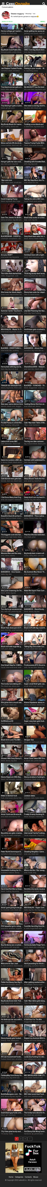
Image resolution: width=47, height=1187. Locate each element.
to (2, 910)
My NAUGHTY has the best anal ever (35, 87)
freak (30, 873)
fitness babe (33, 518)
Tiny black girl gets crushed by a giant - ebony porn (12, 106)
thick (26, 276)
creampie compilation (9, 239)
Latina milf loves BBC (9, 441)
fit (25, 332)
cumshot (4, 71)
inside (26, 201)
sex (2, 127)
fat (2, 947)
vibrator (21, 239)
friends (27, 500)
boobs (19, 332)
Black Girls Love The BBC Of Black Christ (12, 740)
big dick (27, 108)
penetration (38, 1134)
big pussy (15, 891)
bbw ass (41, 667)
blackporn (43, 239)
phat (34, 537)
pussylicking (21, 854)
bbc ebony (43, 276)
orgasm (19, 928)
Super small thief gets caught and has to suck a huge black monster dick (35, 684)
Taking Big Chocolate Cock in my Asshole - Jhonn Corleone (35, 646)
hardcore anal (37, 1096)
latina (26, 518)
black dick (13, 33)
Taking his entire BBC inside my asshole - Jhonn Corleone (35, 199)
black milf (16, 444)
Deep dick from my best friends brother (35, 497)
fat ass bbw (32, 667)
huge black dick (36, 928)
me (25, 537)
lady (25, 220)
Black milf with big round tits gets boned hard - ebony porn (35, 628)
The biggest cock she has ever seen (12, 535)
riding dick (15, 425)
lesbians (27, 798)
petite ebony (39, 761)
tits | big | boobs (40, 910)
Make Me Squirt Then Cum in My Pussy (35, 591)
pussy (36, 71)
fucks (11, 1134)
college (3, 33)
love (25, 52)
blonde (3, 481)
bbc (10, 350)
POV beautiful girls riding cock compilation (12, 926)
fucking (7, 127)
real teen (43, 257)
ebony (3, 388)
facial (3, 667)
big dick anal (31, 1040)
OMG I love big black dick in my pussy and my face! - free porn (35, 50)
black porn (42, 444)
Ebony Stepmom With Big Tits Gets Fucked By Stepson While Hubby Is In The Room (12, 777)
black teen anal (36, 649)
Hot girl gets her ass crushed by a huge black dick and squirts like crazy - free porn (12, 162)
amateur (16, 71)
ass (2, 164)
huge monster (21, 201)
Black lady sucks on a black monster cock (35, 218)
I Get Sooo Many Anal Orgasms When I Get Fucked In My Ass (12, 497)
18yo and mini (6, 180)
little (7, 89)
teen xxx (10, 481)
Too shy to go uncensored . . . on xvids (12, 609)
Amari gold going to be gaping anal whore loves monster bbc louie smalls (12, 908)
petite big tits (16, 611)
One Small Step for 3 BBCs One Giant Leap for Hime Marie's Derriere (12, 665)
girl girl (8, 108)
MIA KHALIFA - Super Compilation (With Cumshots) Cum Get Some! (35, 908)
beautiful (4, 928)
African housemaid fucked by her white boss (12, 1057)
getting (27, 33)
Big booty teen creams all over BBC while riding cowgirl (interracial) (35, 553)
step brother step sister (18, 294)
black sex (41, 52)
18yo (3, 182)
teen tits (7, 611)
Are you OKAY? (7, 255)
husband (4, 873)
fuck (2, 798)
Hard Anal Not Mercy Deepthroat (12, 889)
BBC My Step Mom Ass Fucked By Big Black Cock (35, 180)
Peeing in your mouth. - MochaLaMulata (35, 68)
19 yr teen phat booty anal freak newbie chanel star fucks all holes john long (12, 1131)
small (26, 686)
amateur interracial (21, 1003)
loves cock (5, 294)
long (34, 873)
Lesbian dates (29, 796)
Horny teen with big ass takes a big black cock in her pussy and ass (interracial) (12, 367)
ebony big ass (10, 1096)
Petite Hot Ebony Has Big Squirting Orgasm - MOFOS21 (12, 982)
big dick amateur (19, 220)
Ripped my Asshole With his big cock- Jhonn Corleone (35, 1038)
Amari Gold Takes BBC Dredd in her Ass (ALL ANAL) (35, 758)
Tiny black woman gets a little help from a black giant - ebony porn (12, 87)
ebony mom (37, 985)
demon (3, 406)
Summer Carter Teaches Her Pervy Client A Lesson (12, 311)
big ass (13, 593)
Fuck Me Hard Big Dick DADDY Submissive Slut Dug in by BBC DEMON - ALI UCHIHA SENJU (35, 926)
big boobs (13, 332)
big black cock (40, 89)
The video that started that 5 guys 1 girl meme (12, 273)
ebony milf (8, 947)
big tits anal (8, 835)
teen (26, 294)
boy (25, 1059)
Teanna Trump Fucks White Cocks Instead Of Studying (35, 143)
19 (2, 1134)
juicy (7, 1078)
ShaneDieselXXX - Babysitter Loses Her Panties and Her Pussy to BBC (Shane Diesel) (35, 367)
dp (33, 1134)
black (10, 71)
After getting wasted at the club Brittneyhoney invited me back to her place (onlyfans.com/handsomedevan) (35, 982)
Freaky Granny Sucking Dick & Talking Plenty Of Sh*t (35, 814)
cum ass (40, 556)
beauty (3, 1040)
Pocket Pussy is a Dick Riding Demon (12, 423)
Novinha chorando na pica (34, 889)
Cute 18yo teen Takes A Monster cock (35, 423)
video (3, 276)
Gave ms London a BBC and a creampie (12, 460)
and (25, 369)
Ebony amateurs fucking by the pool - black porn (35, 777)
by (8, 33)
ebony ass (16, 686)
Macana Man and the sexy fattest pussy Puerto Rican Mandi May (12, 553)
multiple (6, 705)
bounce (42, 1022)
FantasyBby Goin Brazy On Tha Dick (12, 1075)
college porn (32, 1059)
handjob (29, 985)
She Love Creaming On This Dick (12, 591)
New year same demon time (12, 404)
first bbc (8, 630)
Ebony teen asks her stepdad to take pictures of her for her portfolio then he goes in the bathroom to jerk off (35, 292)
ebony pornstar (18, 742)
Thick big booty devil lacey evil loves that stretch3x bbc (35, 273)
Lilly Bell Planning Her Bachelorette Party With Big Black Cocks (35, 311)
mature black (32, 444)
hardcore (36, 425)
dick (32, 108)
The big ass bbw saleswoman (35, 441)
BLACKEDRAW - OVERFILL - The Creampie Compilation (12, 236)
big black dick (39, 127)
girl (7, 1115)
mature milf (20, 779)
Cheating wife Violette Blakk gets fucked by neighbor (35, 162)
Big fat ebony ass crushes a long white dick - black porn (12, 945)
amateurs (28, 779)
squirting (29, 71)
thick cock (18, 388)
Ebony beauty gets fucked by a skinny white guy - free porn (12, 1038)
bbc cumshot (8, 966)
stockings (40, 947)
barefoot (37, 481)
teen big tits (39, 1003)
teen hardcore (34, 257)
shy (2, 611)
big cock (34, 164)
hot (37, 182)
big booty (9, 388)
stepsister (33, 835)
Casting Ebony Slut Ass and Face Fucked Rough (35, 404)
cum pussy (34, 33)
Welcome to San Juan (9, 963)
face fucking (36, 313)
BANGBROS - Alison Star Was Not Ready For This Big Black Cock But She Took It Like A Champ (35, 348)
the (25, 89)
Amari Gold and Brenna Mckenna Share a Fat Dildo (12, 814)
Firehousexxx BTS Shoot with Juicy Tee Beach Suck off (35, 665)
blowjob (40, 145)
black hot (31, 182)
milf (2, 444)
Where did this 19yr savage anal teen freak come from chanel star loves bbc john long (35, 870)
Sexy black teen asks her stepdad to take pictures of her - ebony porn (35, 236)
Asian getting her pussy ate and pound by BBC (35, 31)
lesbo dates (39, 798)
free (8, 1040)
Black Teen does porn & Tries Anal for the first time (12, 628)
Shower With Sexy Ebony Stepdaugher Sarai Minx (12, 758)
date (33, 798)
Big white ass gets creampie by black (12, 833)
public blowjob (17, 52)
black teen (9, 182)
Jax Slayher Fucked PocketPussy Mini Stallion (12, 68)
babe (3, 574)
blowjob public (6, 52)
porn (13, 108)
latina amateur (6, 220)
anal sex (7, 1022)
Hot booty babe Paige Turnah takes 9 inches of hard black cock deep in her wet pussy (35, 945)
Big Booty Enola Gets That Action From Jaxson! (12, 1001)
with (25, 667)
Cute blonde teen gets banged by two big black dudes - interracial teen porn (12, 479)
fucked (3, 1059)
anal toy (31, 481)
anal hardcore (17, 630)
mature (11, 873)
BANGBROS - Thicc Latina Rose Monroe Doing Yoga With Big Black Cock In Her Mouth (35, 516)
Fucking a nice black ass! (34, 124)
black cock (39, 369)
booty (26, 556)
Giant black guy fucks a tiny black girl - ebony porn (12, 1113)
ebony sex (13, 89)
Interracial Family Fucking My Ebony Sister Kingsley (35, 833)
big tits (34, 220)
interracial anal (11, 667)
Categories (19, 1177)
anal (25, 182)
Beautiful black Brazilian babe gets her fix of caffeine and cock (12, 516)
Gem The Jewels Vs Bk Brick (12, 218)
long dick (16, 947)
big (29, 164)
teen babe (32, 723)
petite (40, 201)
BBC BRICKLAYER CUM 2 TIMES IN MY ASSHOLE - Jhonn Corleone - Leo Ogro (35, 1075)
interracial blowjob (8, 985)
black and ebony (19, 462)
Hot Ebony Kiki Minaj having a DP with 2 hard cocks (35, 1131)
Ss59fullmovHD (7, 721)
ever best (30, 89)
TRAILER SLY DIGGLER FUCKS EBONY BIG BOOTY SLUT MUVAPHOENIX (12, 385)
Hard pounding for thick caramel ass (35, 963)
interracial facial (14, 313)
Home (11, 1177)
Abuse (35, 1177)
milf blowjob (10, 779)
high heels (13, 537)
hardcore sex (38, 1078)
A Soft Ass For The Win (33, 1019)
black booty (18, 966)
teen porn (8, 164)
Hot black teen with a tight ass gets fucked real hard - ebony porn (35, 255)
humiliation (16, 723)
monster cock (8, 910)
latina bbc (8, 444)
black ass (37, 108)
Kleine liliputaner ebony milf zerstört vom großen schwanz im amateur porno (35, 702)
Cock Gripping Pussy (9, 199)
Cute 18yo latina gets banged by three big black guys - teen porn (35, 1001)
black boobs (34, 294)
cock (29, 220)
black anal (33, 201)
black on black (11, 518)
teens (13, 1022)
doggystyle (10, 276)
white (8, 593)
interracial (32, 145)
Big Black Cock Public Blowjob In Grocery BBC (12, 50)
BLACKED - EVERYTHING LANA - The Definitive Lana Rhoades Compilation (12, 348)
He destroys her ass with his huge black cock (12, 1019)
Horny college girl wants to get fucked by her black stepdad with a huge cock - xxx (12, 31)
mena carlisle (6, 145)
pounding (27, 966)
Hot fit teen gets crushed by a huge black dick (35, 329)
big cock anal (13, 369)
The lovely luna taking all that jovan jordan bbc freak (12, 684)
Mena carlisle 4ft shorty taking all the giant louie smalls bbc (12, 143)
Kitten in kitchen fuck (9, 796)
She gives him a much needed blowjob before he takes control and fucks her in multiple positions (12, 702)
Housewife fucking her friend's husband (12, 870)
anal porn (38, 332)
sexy (2, 556)
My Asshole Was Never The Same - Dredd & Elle (35, 572)
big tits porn (32, 52)
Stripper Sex (29, 740)
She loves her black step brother (12, 292)
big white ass (15, 1078)
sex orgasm (9, 500)
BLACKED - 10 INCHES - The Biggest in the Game (35, 385)
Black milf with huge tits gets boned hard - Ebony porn (12, 646)
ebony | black (34, 239)
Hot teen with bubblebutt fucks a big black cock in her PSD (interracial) (35, 460)
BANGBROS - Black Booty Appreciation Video (35, 609)
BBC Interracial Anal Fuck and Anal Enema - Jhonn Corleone (35, 1094)
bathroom (35, 742)
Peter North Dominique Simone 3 (12, 852)
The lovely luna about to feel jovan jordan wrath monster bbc (35, 1113)
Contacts (28, 1177)
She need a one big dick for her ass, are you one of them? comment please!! (35, 106)
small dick (17, 182)
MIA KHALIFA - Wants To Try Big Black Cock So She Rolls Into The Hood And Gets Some (12, 329)
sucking (16, 350)
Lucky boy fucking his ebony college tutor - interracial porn (35, 1057)
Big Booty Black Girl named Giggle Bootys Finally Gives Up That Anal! (12, 124)
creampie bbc (18, 835)
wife (25, 164)
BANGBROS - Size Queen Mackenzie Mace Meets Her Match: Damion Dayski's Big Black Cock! (12, 572)
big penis (15, 257)
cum (29, 1096)
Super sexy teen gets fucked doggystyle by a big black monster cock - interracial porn (35, 721)
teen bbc (31, 369)
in (24, 71)
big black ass (33, 276)
